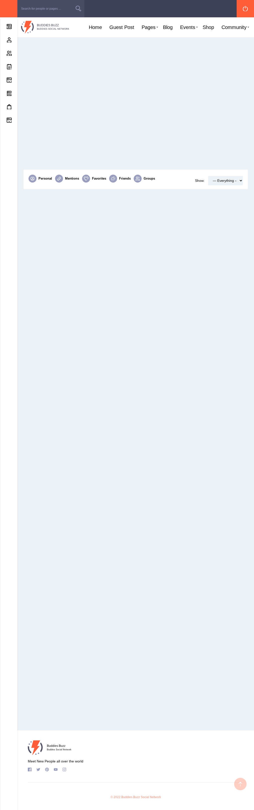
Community (234, 27)
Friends (125, 178)
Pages (149, 27)
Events (187, 27)
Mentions (72, 178)
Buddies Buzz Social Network (141, 797)
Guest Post (121, 27)
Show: (200, 181)
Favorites (99, 178)
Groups (149, 178)
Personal (45, 178)
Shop (208, 27)
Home (95, 27)
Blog (168, 27)
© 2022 (116, 797)
